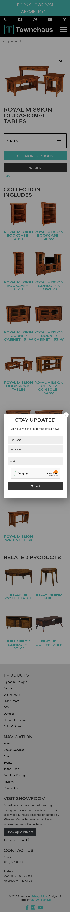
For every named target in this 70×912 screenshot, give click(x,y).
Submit (35, 486)
